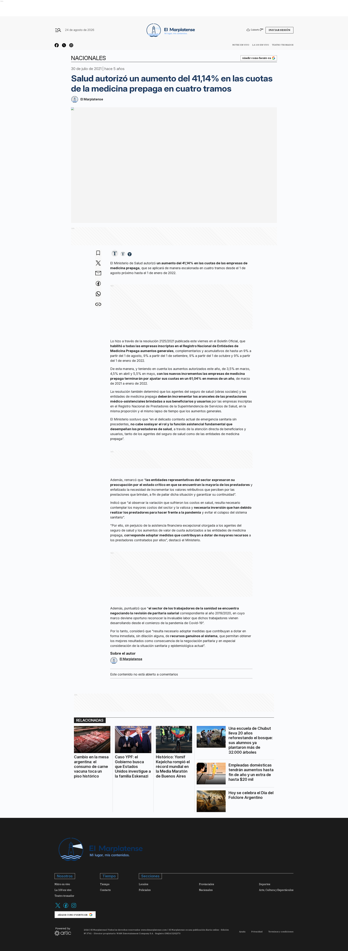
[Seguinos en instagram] (71, 45)
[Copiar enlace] (98, 304)
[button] (114, 253)
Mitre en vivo (240, 44)
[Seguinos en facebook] (57, 45)
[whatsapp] (98, 294)
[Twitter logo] (58, 907)
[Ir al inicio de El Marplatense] (170, 30)
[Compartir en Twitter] (98, 263)
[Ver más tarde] (98, 253)
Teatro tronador (282, 44)
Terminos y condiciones (280, 931)
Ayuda (242, 931)
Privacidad (256, 931)
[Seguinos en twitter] (64, 45)
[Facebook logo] (66, 907)
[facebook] (98, 283)
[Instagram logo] (74, 907)
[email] (98, 273)
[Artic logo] (63, 931)
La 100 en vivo (260, 44)
